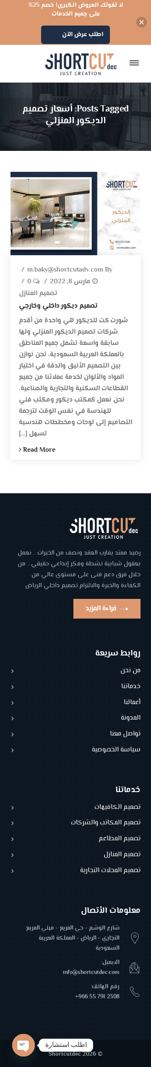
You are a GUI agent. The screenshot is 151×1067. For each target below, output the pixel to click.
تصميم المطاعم (120, 839)
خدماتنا (131, 687)
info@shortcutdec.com (91, 972)
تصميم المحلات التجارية (110, 871)
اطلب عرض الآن (82, 34)
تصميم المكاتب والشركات (106, 823)
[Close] (141, 22)
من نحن (130, 671)
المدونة (131, 718)
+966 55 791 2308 (97, 997)
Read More (38, 450)
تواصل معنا (125, 734)
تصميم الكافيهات (117, 808)
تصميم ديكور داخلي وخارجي (58, 306)
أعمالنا (132, 703)
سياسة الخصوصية (116, 750)
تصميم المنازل (38, 294)
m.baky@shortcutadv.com (65, 270)
